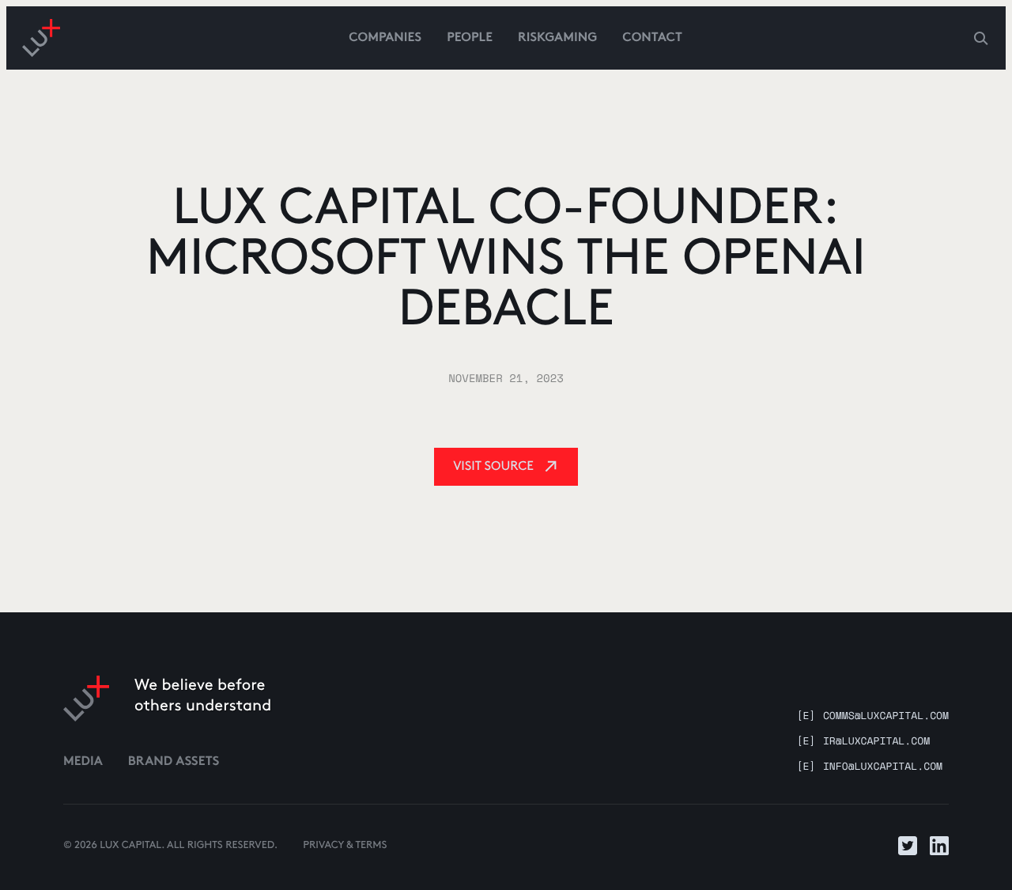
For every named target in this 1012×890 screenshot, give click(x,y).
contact (652, 38)
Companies (385, 38)
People (470, 38)
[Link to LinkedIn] (939, 845)
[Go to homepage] (41, 38)
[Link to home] (86, 698)
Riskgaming (557, 38)
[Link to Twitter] (907, 845)
